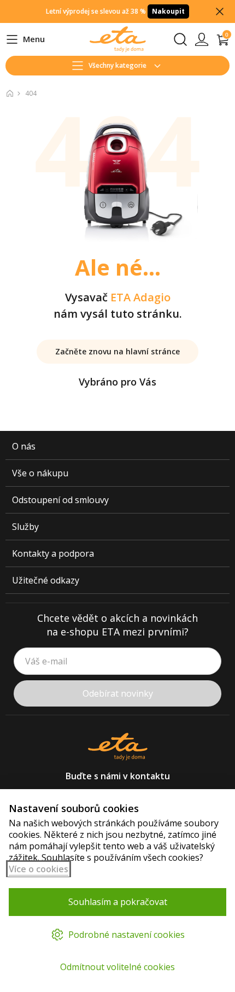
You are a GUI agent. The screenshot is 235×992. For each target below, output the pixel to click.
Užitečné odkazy (45, 580)
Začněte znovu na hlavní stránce (117, 351)
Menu (25, 39)
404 (31, 93)
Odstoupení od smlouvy (60, 500)
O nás (24, 446)
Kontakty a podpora (53, 553)
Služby (25, 527)
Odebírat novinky (118, 693)
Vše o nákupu (40, 473)
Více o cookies (38, 869)
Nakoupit (168, 11)
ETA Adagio (140, 297)
